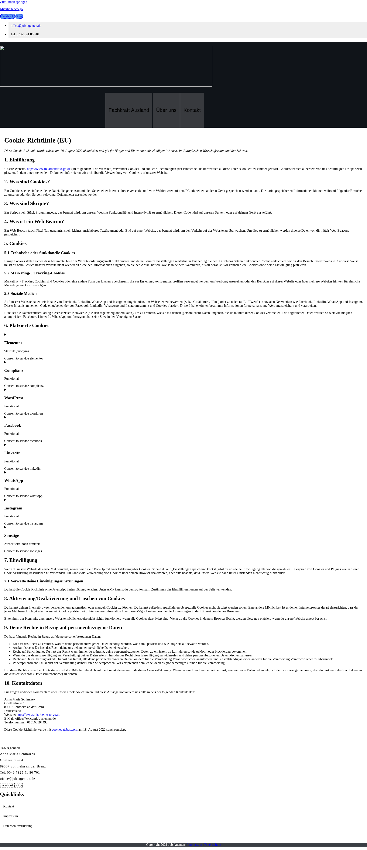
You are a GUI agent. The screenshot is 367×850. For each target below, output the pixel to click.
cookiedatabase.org (65, 729)
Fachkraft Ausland (129, 110)
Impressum (10, 816)
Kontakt (192, 110)
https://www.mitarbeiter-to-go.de (49, 169)
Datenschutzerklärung (17, 826)
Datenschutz (212, 844)
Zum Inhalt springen (13, 2)
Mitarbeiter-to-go (11, 9)
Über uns (166, 110)
